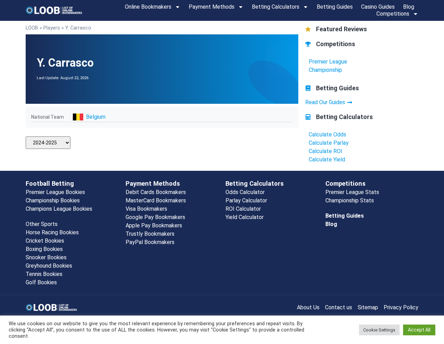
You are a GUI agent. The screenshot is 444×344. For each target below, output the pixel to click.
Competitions (392, 13)
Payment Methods (211, 6)
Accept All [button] (419, 330)
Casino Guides (378, 6)
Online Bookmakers (148, 6)
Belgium (95, 117)
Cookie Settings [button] (379, 330)
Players (51, 28)
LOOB (32, 28)
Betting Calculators (275, 6)
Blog (408, 6)
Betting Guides (335, 6)
